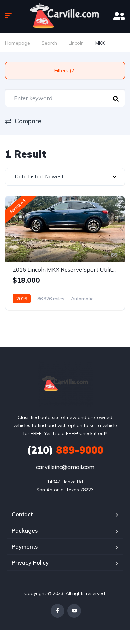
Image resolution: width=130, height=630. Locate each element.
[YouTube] (74, 611)
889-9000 (65, 450)
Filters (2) (65, 70)
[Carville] (65, 384)
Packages (25, 530)
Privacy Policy (30, 562)
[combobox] (65, 177)
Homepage (17, 43)
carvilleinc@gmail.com (65, 466)
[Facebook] (57, 611)
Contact (22, 514)
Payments (25, 546)
